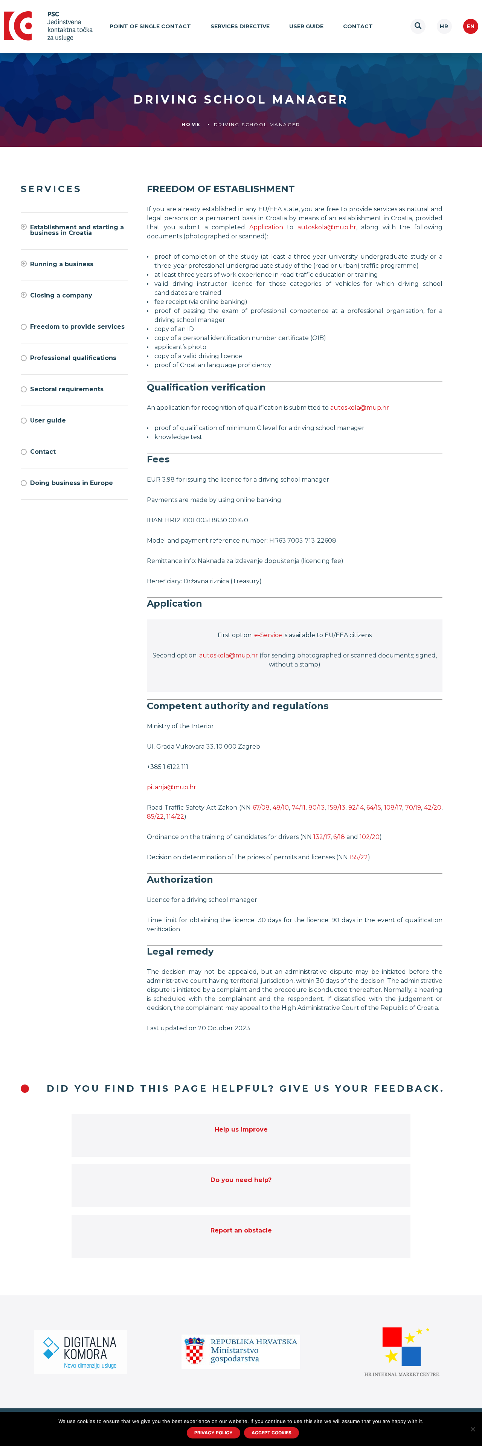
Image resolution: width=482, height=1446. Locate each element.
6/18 (339, 836)
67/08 (261, 807)
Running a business (61, 264)
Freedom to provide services (77, 326)
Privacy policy (213, 1432)
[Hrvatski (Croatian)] (444, 26)
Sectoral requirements (67, 389)
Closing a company (61, 295)
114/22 (175, 816)
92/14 (356, 807)
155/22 (358, 857)
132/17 (322, 836)
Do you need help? (241, 1180)
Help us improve (241, 1129)
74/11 (298, 807)
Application (266, 227)
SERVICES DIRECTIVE (240, 26)
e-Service (268, 635)
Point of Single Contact (150, 26)
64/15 (373, 807)
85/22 (155, 816)
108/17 (393, 807)
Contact (358, 26)
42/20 (432, 807)
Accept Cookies (271, 1432)
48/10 (281, 807)
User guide (306, 26)
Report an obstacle (241, 1230)
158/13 (336, 807)
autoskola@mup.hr (326, 227)
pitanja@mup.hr (171, 787)
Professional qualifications (73, 358)
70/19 (413, 807)
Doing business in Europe (71, 483)
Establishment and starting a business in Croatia (77, 230)
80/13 (316, 807)
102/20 (370, 836)
